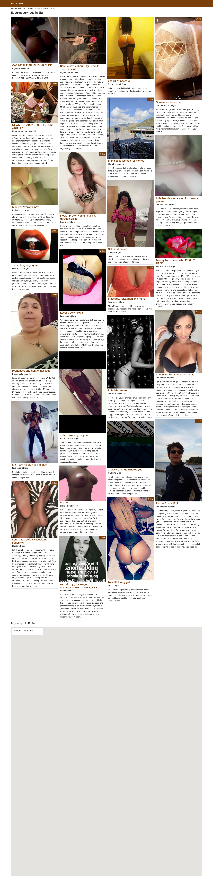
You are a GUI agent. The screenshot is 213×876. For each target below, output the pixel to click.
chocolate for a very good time (175, 374)
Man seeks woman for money (126, 160)
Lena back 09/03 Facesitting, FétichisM (30, 541)
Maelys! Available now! (26, 207)
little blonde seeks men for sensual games (177, 200)
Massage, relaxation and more (126, 298)
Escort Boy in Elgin (167, 503)
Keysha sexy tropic (72, 312)
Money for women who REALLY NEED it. (175, 262)
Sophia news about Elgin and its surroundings (79, 67)
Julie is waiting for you (74, 435)
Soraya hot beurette (168, 102)
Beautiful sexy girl (119, 582)
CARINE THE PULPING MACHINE (32, 65)
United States (34, 8)
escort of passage (119, 80)
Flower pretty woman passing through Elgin (78, 217)
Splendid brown (117, 249)
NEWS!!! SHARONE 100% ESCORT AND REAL (33, 126)
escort (64, 502)
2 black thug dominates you (125, 469)
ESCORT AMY (17, 3)
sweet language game (25, 265)
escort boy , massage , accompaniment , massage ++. (79, 586)
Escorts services (18, 8)
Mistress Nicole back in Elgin (29, 464)
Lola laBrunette (117, 390)
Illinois (45, 8)
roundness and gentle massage (31, 370)
